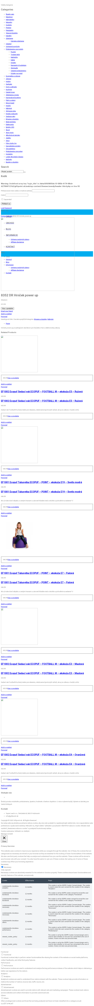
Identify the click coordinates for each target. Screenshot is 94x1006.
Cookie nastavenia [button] (7, 831)
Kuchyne (9, 89)
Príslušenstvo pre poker (14, 151)
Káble (13, 60)
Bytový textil (10, 103)
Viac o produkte (7, 308)
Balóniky (9, 159)
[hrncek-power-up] (37, 290)
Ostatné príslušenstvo (18, 71)
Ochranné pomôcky (13, 46)
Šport (8, 130)
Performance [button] (5, 963)
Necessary (7, 867)
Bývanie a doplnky (12, 119)
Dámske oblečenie (17, 41)
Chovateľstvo (10, 149)
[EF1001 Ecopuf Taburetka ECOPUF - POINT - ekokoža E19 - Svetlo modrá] (19, 462)
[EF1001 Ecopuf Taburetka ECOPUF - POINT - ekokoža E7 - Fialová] (19, 553)
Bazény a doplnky (12, 162)
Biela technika (11, 122)
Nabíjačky (14, 57)
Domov (3, 216)
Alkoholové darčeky (13, 135)
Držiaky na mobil (16, 73)
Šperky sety (10, 14)
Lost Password (6, 208)
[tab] (49, 323)
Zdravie (8, 79)
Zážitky (8, 138)
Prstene (8, 28)
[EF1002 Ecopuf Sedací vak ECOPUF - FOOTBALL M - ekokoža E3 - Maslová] (19, 644)
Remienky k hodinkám (18, 65)
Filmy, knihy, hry (11, 143)
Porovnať (4, 316)
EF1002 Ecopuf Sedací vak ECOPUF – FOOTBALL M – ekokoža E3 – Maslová (42, 664)
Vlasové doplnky (12, 33)
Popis (8, 323)
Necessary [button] (4, 864)
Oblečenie (9, 38)
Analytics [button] (4, 974)
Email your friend (7, 311)
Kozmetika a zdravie (13, 76)
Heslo (3, 195)
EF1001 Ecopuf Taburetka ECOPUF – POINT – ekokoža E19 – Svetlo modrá (41, 482)
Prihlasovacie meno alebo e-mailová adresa (16, 191)
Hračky (8, 106)
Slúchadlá (14, 68)
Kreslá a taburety (12, 114)
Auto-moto (10, 132)
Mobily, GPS (10, 127)
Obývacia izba (11, 111)
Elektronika (10, 124)
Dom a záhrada (11, 87)
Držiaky (13, 63)
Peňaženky (9, 30)
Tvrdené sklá (15, 55)
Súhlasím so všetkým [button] (22, 831)
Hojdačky (9, 154)
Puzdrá (13, 52)
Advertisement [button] (6, 984)
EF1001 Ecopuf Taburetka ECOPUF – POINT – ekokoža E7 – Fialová (37, 573)
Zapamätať (7, 199)
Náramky (9, 22)
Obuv (8, 141)
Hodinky (9, 25)
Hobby (8, 81)
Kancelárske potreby (13, 146)
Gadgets (9, 84)
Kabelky (9, 36)
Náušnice (9, 17)
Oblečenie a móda (12, 95)
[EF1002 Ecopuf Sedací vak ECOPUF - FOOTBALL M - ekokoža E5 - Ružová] (19, 372)
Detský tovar (10, 92)
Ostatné (8, 44)
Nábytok (9, 108)
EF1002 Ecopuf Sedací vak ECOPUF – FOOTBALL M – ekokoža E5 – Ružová (42, 391)
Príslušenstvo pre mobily (14, 49)
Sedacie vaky (10, 116)
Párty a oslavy (10, 100)
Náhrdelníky (10, 20)
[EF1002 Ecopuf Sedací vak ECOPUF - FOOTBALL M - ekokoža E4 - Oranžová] (19, 735)
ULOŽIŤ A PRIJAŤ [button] (7, 1004)
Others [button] (3, 995)
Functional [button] (4, 952)
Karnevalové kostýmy (13, 98)
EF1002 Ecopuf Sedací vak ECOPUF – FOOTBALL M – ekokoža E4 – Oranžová (43, 754)
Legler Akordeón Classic (14, 157)
